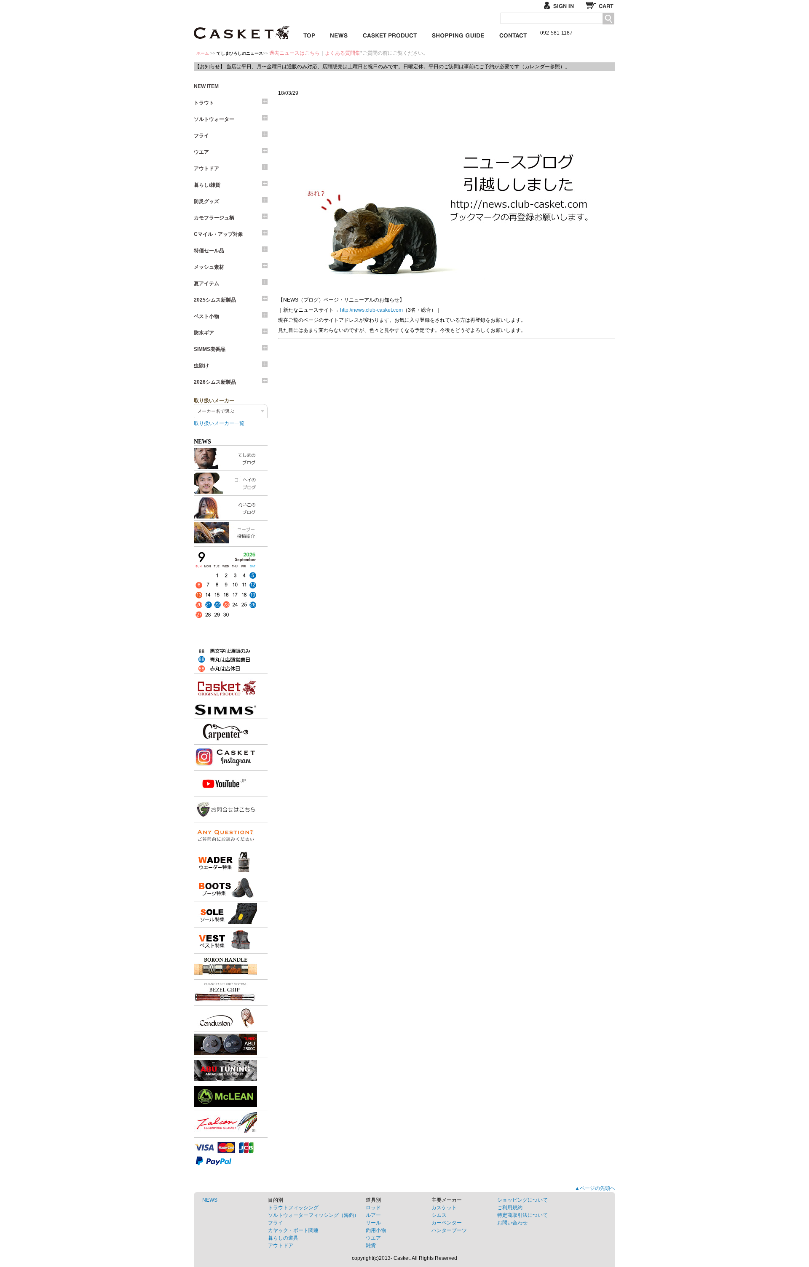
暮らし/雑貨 (207, 185)
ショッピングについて (522, 1200)
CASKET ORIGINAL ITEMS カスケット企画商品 (389, 34)
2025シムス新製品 (215, 300)
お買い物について (458, 34)
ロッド (373, 1208)
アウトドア (206, 168)
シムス (439, 1215)
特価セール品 (209, 251)
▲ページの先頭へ (595, 1188)
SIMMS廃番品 (209, 349)
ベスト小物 (206, 316)
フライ (201, 136)
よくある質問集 (342, 53)
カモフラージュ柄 (214, 218)
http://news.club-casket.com (371, 310)
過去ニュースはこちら (294, 53)
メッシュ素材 (209, 267)
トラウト (204, 103)
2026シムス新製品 (215, 382)
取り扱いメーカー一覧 (219, 423)
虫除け (201, 366)
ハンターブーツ (449, 1230)
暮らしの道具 (283, 1238)
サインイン (562, 5)
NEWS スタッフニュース (339, 34)
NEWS (209, 1200)
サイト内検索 (608, 18)
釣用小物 (376, 1230)
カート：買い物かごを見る (600, 5)
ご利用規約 (509, 1208)
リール (373, 1223)
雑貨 (371, 1245)
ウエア (201, 152)
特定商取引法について (522, 1215)
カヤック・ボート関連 (293, 1230)
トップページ (309, 34)
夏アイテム (206, 283)
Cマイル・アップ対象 (218, 234)
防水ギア (204, 333)
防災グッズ (206, 201)
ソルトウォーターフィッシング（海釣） (313, 1215)
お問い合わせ (513, 34)
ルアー (373, 1215)
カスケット (242, 27)
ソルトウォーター (214, 119)
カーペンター (446, 1223)
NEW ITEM (206, 86)
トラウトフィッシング (293, 1208)
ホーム (202, 53)
